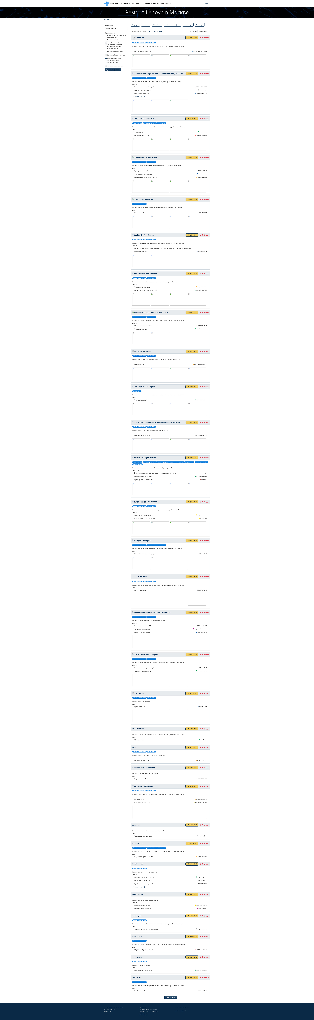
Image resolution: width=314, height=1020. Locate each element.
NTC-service (148, 787)
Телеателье (148, 576)
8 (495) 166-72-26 (192, 655)
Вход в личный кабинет (182, 1009)
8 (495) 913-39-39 (192, 826)
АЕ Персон (146, 540)
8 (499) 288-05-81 (192, 235)
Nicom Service (151, 157)
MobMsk (140, 37)
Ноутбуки (135, 25)
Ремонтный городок (159, 312)
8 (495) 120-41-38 (192, 119)
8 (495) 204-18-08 (192, 199)
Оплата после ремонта (114, 44)
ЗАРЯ (134, 748)
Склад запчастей (112, 40)
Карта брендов (144, 1016)
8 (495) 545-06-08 (192, 274)
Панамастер (137, 844)
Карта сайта (143, 1014)
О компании (143, 1009)
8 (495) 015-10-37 (192, 730)
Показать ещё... (171, 998)
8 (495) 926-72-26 (192, 157)
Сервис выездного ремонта (168, 422)
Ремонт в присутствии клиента (117, 35)
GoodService (149, 235)
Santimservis (137, 895)
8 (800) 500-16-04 (192, 422)
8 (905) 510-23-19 (192, 917)
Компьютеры (188, 25)
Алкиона (136, 826)
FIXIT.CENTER (149, 119)
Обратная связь (180, 1012)
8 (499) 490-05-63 (192, 612)
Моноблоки (157, 25)
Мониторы (199, 25)
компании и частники (114, 58)
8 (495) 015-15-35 (192, 387)
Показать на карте (156, 31)
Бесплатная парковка (114, 46)
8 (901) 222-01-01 (192, 38)
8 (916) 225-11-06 (192, 694)
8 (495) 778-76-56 (192, 787)
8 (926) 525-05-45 (192, 844)
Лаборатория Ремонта (146, 612)
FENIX (141, 694)
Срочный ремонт (112, 48)
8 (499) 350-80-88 (192, 351)
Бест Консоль (137, 865)
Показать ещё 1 (138, 97)
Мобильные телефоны (172, 25)
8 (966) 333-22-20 (192, 769)
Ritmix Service (151, 274)
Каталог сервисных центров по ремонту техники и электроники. (141, 3)
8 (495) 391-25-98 (192, 895)
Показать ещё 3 (138, 888)
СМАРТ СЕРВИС (152, 502)
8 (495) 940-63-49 (192, 865)
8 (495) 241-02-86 (192, 958)
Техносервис (149, 387)
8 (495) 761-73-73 (192, 502)
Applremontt (149, 769)
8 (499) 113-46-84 (192, 576)
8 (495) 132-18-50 (192, 748)
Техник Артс (149, 199)
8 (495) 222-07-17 (192, 312)
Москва (204, 3)
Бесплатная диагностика (115, 52)
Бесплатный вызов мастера (116, 55)
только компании (113, 60)
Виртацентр (137, 937)
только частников (113, 62)
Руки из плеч (150, 457)
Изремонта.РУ (138, 730)
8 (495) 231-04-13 (192, 978)
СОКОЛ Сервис (143, 655)
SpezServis (146, 351)
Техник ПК (136, 978)
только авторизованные (115, 66)
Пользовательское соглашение (149, 1012)
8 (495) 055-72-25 (192, 74)
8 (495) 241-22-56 (192, 458)
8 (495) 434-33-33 (192, 937)
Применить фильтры (113, 70)
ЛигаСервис (137, 917)
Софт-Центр (137, 958)
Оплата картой (112, 38)
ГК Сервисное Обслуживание (170, 73)
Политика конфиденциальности (149, 1010)
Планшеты (146, 25)
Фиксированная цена (114, 42)
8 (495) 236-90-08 (192, 541)
